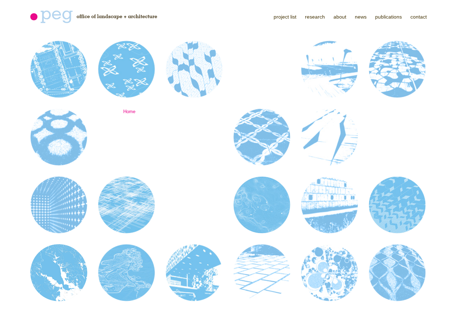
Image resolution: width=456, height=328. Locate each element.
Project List (285, 17)
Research (315, 17)
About (339, 17)
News (361, 17)
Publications (388, 17)
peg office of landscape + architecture (93, 16)
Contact (418, 17)
